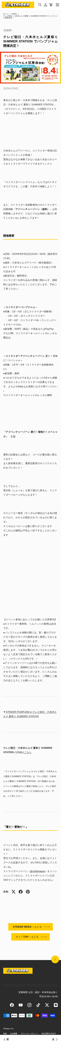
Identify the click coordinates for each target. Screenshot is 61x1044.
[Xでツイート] (13, 891)
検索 (5, 1033)
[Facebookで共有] (20, 891)
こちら (27, 752)
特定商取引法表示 (49, 1033)
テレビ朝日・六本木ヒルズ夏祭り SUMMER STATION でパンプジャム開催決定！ (30, 17)
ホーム (6, 14)
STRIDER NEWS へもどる (27, 926)
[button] (51, 5)
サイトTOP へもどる (27, 936)
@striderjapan (37, 871)
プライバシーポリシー (29, 1033)
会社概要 (13, 1033)
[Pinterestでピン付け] (27, 891)
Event (7, 30)
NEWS (14, 14)
